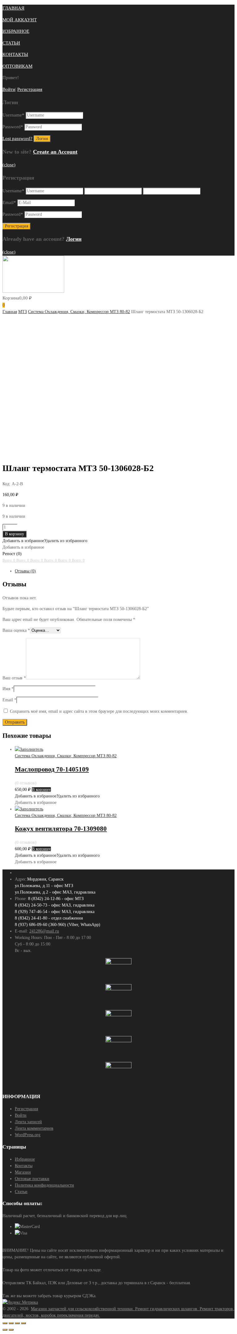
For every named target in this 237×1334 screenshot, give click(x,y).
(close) (8, 164)
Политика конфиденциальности (44, 1185)
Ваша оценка (16, 630)
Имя (8, 688)
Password (12, 126)
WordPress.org (27, 1134)
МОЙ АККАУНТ (19, 19)
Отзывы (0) (25, 571)
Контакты (23, 1165)
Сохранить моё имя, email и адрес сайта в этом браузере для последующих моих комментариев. (99, 711)
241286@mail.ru (44, 931)
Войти (8, 89)
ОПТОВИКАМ (17, 66)
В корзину (14, 534)
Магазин (23, 1172)
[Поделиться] (11, 1323)
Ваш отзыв (14, 678)
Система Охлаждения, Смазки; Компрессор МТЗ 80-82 (79, 311)
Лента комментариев (34, 1128)
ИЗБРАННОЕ (15, 31)
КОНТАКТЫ (15, 54)
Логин (73, 239)
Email (9, 202)
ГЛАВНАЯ (13, 8)
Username (13, 115)
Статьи (21, 1191)
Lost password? (17, 138)
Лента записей (28, 1121)
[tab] (125, 571)
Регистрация (29, 89)
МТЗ (22, 311)
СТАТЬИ (11, 42)
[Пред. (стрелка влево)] (4, 1330)
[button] (44, 540)
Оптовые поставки (32, 1178)
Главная (9, 311)
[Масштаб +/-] (23, 1323)
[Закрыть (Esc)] (4, 1323)
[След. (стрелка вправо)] (11, 1330)
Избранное (25, 1159)
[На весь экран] (17, 1323)
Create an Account (55, 152)
